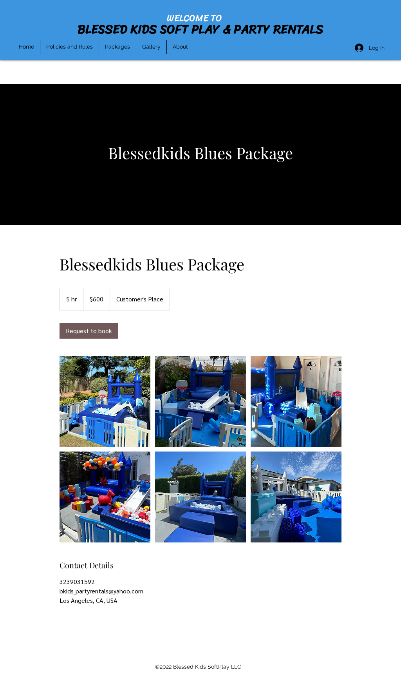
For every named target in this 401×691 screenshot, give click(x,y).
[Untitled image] (105, 401)
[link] (89, 331)
